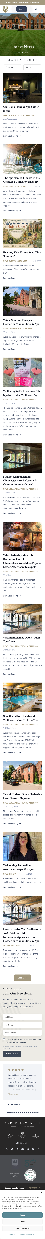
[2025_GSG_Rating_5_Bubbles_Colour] (30, 1163)
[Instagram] (27, 1149)
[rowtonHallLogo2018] (10, 1136)
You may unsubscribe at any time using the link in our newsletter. (20, 1047)
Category (9, 67)
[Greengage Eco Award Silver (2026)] (30, 1175)
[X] (7, 1149)
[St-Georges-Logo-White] (35, 1136)
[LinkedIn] (17, 1149)
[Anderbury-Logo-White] (22, 1124)
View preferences (23, 1228)
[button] (41, 1192)
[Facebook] (12, 1149)
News (13, 115)
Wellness (29, 115)
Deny (22, 1222)
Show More (13, 1094)
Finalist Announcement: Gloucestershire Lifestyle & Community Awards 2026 (19, 480)
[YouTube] (22, 1149)
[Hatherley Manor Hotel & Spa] (5, 9)
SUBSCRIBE (12, 1054)
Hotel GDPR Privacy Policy (26, 1234)
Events (6, 115)
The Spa (20, 115)
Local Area (22, 186)
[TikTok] (37, 1149)
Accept (22, 1215)
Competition (15, 328)
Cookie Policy (13, 1234)
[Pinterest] (32, 1149)
